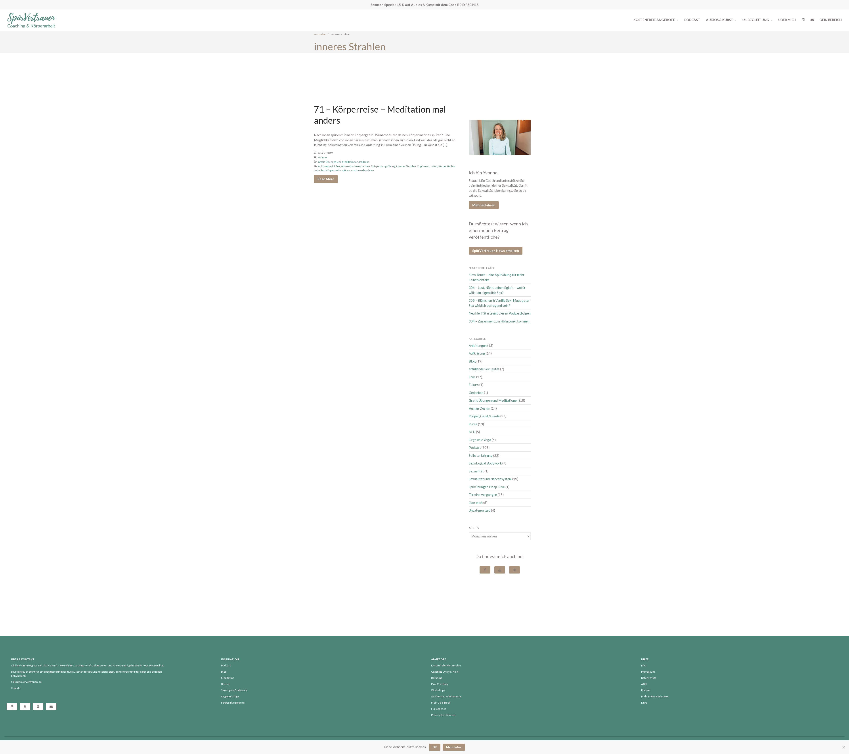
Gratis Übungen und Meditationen (338, 161)
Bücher (225, 684)
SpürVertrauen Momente (446, 696)
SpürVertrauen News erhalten (495, 251)
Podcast (692, 20)
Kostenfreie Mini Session (446, 665)
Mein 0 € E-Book (440, 702)
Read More (325, 179)
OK (434, 747)
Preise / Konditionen (443, 715)
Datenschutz (648, 677)
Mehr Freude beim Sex (654, 696)
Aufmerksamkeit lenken (355, 166)
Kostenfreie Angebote (654, 20)
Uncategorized (479, 510)
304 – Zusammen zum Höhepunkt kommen (499, 321)
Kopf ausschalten (427, 166)
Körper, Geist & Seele (484, 416)
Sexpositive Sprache (233, 702)
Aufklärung (477, 353)
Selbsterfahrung (481, 455)
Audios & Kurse (719, 20)
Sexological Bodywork (485, 463)
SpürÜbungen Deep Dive (487, 487)
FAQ (643, 665)
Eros (472, 377)
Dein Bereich (831, 20)
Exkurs (474, 385)
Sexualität (476, 471)
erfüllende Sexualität (484, 369)
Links (644, 702)
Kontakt (15, 688)
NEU (472, 432)
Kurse (473, 424)
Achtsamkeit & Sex (329, 166)
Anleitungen (478, 345)
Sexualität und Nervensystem (490, 479)
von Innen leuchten (362, 170)
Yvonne (322, 157)
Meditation (227, 677)
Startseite (319, 34)
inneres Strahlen (406, 166)
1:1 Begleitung (755, 20)
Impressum (648, 671)
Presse (645, 690)
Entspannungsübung (383, 166)
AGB (644, 684)
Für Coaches (438, 708)
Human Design (479, 408)
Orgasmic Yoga (480, 440)
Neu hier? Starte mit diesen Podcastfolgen (500, 313)
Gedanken (476, 393)
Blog (472, 361)
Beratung (436, 677)
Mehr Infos (453, 747)
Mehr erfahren (483, 205)
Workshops (438, 690)
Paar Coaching (439, 684)
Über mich (787, 20)
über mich (476, 503)
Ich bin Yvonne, (483, 172)
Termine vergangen (483, 495)
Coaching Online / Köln (444, 671)
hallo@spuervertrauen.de (26, 681)
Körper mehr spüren (338, 170)
